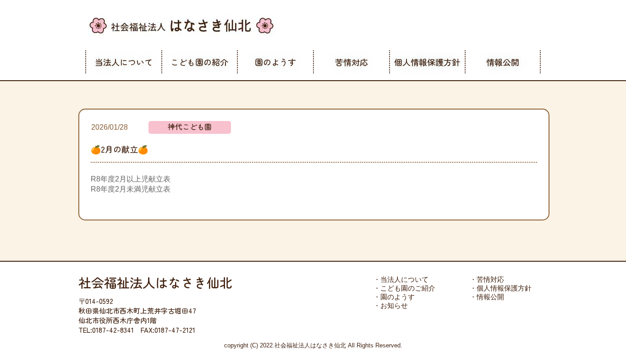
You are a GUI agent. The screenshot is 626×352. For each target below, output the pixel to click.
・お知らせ (390, 305)
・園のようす (394, 297)
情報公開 (502, 62)
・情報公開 (487, 297)
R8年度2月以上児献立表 (130, 179)
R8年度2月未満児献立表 (130, 189)
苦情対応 (351, 62)
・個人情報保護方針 (501, 288)
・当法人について (400, 279)
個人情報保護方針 (427, 62)
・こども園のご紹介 (404, 288)
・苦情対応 (487, 279)
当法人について (124, 62)
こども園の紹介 (199, 62)
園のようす (275, 62)
